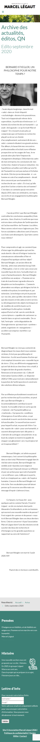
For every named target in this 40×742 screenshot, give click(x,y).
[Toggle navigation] (3, 12)
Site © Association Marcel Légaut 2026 (19, 730)
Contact (23, 736)
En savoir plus (7, 678)
